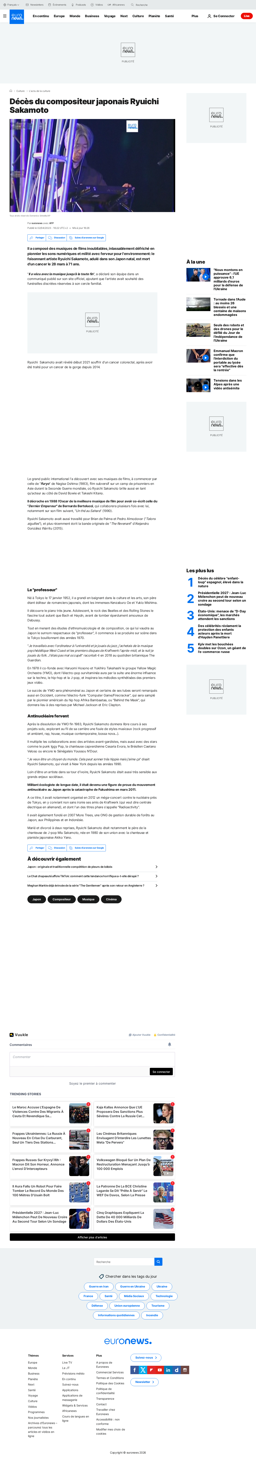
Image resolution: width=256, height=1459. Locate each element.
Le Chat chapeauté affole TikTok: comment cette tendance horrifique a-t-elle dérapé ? (83, 876)
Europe (59, 16)
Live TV (67, 1362)
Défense (97, 1305)
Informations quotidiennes (116, 1315)
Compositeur (62, 899)
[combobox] (152, 5)
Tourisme (157, 1305)
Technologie (164, 1296)
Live (247, 16)
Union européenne (127, 1305)
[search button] (132, 5)
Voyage (110, 16)
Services (68, 1355)
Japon (36, 899)
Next (124, 16)
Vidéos (32, 1406)
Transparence (105, 1398)
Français (12, 4)
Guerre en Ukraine (132, 1286)
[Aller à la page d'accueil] (17, 17)
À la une (195, 262)
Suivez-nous (70, 1384)
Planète (154, 16)
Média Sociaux (134, 1296)
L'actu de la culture (39, 91)
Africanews (69, 1410)
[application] (92, 165)
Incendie (152, 1315)
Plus (99, 1355)
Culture (138, 16)
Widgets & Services (75, 1405)
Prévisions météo (73, 1373)
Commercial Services (110, 1372)
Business (92, 16)
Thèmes (33, 1355)
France (88, 1296)
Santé (169, 16)
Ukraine (162, 1286)
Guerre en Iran (99, 1286)
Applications (70, 1390)
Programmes (36, 1412)
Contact (101, 1404)
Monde (75, 16)
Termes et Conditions (110, 1377)
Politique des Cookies (110, 1383)
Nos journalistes (38, 1417)
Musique (88, 899)
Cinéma (111, 899)
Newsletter (142, 1382)
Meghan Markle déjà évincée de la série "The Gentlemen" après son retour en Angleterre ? (85, 885)
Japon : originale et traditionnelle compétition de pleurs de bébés (69, 866)
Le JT (66, 1368)
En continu (41, 16)
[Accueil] (11, 90)
